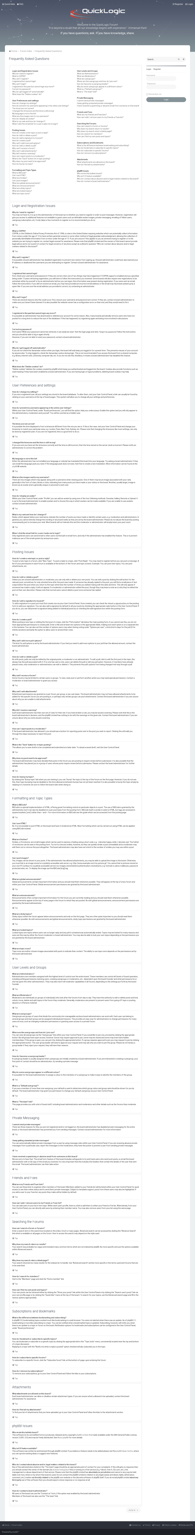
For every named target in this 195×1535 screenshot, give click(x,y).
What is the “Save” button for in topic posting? (31, 159)
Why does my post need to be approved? (29, 161)
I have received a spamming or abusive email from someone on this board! (108, 106)
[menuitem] (20, 4)
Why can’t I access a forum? (23, 148)
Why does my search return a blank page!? (94, 131)
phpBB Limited (82, 1435)
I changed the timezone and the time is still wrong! (33, 111)
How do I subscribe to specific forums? (93, 151)
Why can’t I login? (19, 84)
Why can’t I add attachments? (24, 151)
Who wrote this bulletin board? (89, 173)
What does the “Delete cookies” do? (27, 94)
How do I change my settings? (24, 103)
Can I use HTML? (19, 175)
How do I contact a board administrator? (93, 181)
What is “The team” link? (87, 92)
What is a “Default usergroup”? (89, 89)
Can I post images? (20, 181)
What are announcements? (23, 186)
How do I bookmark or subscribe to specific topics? (98, 148)
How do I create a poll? (21, 140)
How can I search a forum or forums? (92, 126)
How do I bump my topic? (22, 164)
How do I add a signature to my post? (27, 138)
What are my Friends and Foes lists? (92, 115)
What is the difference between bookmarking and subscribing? (103, 145)
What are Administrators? (87, 74)
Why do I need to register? (23, 74)
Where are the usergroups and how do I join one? (97, 81)
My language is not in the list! (24, 114)
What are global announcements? (26, 183)
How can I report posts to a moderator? (28, 156)
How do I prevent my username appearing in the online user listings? (40, 106)
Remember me (155, 94)
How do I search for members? (90, 134)
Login (148, 69)
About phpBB (63, 1438)
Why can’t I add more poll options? (26, 143)
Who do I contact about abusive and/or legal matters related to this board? (108, 179)
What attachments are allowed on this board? (96, 162)
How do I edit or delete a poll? (24, 146)
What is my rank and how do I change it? (28, 121)
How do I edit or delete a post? (24, 135)
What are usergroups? (86, 79)
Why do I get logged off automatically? (28, 92)
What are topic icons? (21, 194)
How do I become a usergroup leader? (92, 84)
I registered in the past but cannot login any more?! (33, 87)
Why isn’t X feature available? (89, 176)
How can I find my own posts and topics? (93, 136)
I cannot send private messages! (90, 101)
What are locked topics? (22, 191)
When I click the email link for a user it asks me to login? (35, 124)
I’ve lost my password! (21, 89)
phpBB (15, 466)
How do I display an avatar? (23, 119)
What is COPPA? (19, 76)
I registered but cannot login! (24, 81)
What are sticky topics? (21, 188)
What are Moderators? (86, 76)
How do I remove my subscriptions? (91, 153)
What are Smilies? (19, 178)
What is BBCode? (19, 173)
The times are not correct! (23, 108)
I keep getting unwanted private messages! (95, 103)
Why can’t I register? (20, 79)
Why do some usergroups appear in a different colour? (99, 87)
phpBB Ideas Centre (124, 1451)
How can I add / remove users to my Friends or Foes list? (100, 117)
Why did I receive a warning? (24, 153)
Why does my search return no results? (93, 129)
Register (157, 69)
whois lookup (59, 1470)
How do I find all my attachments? (91, 165)
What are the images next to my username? (30, 116)
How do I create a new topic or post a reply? (30, 133)
